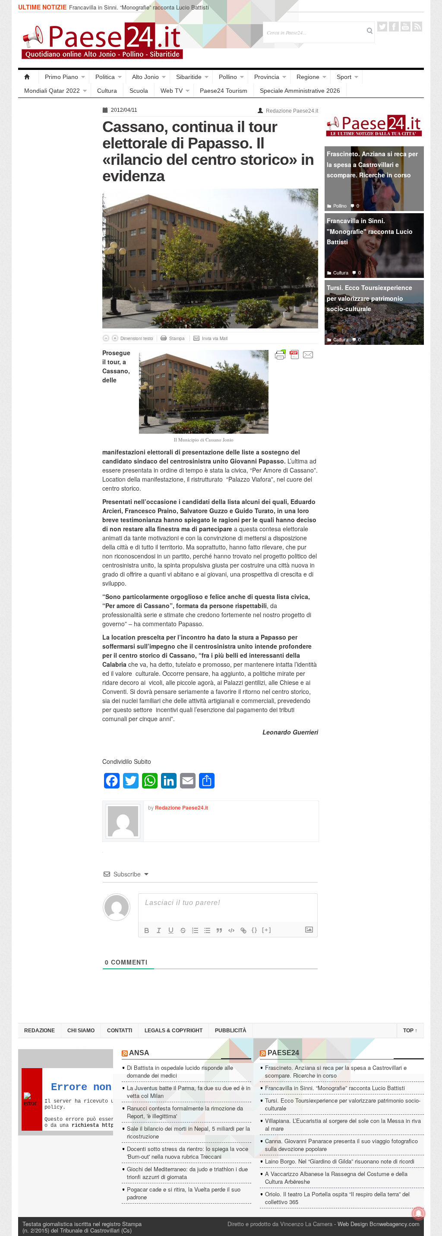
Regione (308, 76)
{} (255, 930)
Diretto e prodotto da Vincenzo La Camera (279, 1224)
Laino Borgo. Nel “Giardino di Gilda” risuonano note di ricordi (339, 1161)
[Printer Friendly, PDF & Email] (294, 354)
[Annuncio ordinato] (195, 930)
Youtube (405, 27)
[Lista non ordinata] (207, 930)
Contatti (119, 1031)
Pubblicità (230, 1031)
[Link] (243, 930)
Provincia (266, 76)
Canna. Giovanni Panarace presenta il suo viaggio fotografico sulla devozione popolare (341, 1145)
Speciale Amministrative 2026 (300, 90)
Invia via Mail (214, 338)
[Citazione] (219, 930)
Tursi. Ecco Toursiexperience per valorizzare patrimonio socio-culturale (369, 298)
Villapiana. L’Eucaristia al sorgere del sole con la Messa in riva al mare (343, 1124)
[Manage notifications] (419, 1213)
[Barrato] (183, 930)
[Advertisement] (56, 233)
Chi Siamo (81, 1031)
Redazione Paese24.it (292, 111)
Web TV (172, 90)
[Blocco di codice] (231, 930)
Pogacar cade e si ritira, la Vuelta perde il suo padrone (183, 1193)
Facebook (394, 27)
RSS (417, 27)
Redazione (39, 1031)
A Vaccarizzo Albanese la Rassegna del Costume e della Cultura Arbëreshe (336, 1178)
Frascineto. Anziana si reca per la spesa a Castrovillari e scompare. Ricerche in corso (372, 164)
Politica (105, 76)
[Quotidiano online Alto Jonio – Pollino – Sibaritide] (28, 77)
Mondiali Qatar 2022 (52, 90)
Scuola (138, 90)
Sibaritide (189, 76)
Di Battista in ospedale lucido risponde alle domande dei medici (180, 1071)
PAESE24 (283, 1052)
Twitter (382, 27)
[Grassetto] (147, 930)
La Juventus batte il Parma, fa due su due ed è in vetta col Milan (188, 1092)
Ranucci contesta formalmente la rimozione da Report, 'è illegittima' (185, 1112)
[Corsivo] (159, 930)
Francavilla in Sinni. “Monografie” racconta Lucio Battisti (139, 7)
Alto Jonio (145, 76)
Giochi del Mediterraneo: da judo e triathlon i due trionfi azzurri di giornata (187, 1173)
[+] (267, 930)
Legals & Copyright (173, 1031)
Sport (344, 76)
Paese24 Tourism (223, 90)
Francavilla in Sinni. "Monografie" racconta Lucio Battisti (370, 231)
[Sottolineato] (171, 930)
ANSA (139, 1052)
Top (410, 1031)
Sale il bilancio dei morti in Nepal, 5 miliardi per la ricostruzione (188, 1132)
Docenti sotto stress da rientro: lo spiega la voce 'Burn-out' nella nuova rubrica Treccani (187, 1152)
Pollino (228, 76)
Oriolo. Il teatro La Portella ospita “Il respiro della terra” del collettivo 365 (337, 1198)
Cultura (107, 90)
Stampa (177, 338)
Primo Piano (61, 76)
